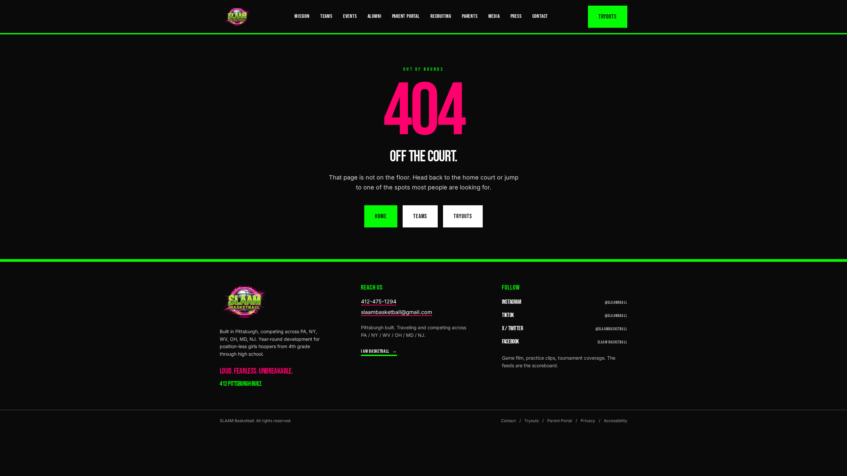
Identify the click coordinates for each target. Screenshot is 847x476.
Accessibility (615, 420)
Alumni (374, 16)
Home (381, 216)
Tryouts (608, 16)
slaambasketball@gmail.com (396, 312)
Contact (540, 16)
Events (350, 16)
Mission (302, 16)
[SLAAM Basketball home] (237, 16)
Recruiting (440, 16)
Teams (326, 16)
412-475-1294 (378, 301)
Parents (470, 16)
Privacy (588, 420)
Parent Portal (406, 16)
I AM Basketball (379, 351)
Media (494, 16)
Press (516, 16)
